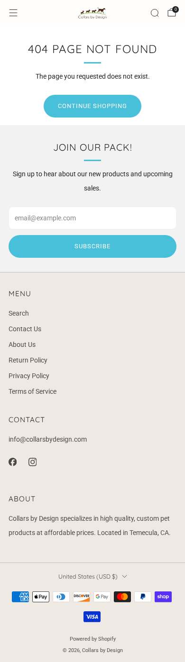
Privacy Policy (29, 376)
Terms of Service (32, 391)
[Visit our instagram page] (32, 462)
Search (19, 313)
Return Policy (28, 360)
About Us (22, 344)
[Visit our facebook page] (12, 462)
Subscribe (92, 246)
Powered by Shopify (93, 639)
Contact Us (25, 329)
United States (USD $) (88, 576)
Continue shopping (92, 105)
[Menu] (13, 13)
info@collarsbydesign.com (48, 439)
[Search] (154, 13)
